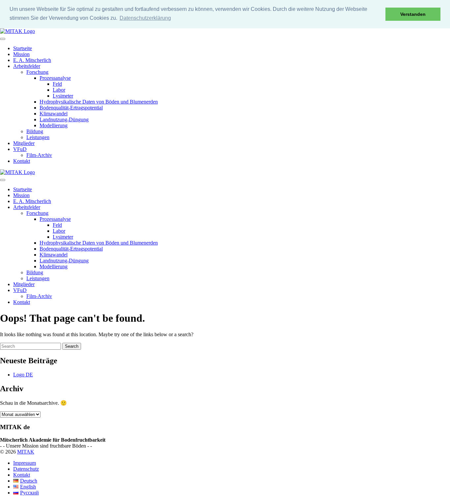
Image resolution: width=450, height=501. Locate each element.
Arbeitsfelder (26, 66)
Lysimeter (63, 96)
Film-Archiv (39, 155)
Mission (21, 54)
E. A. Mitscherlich (32, 60)
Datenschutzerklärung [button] (145, 18)
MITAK (25, 452)
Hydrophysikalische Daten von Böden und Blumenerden (99, 101)
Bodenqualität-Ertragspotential (71, 107)
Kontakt (21, 161)
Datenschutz (26, 469)
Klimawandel (54, 113)
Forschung (37, 72)
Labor (59, 90)
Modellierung (54, 125)
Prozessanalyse (55, 78)
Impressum (24, 463)
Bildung (34, 131)
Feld (57, 84)
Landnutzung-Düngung (64, 119)
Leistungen (37, 137)
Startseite (22, 48)
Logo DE (23, 374)
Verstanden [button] (413, 14)
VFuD (20, 149)
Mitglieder (24, 143)
